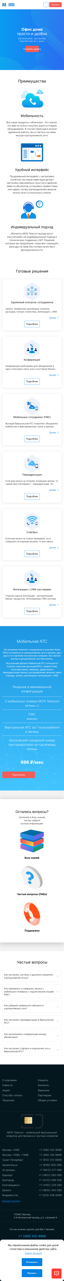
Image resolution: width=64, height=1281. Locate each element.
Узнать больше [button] (33, 1253)
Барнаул (7, 1175)
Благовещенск (11, 1185)
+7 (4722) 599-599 (50, 1180)
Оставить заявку (32, 49)
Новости (7, 1085)
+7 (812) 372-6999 (50, 1159)
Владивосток (10, 1195)
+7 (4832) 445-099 (50, 1190)
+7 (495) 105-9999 (50, 1149)
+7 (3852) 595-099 (50, 1175)
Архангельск (10, 1165)
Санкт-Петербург (12, 1159)
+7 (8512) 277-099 (50, 1169)
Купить (55, 4)
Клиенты (43, 1080)
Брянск (6, 1190)
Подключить (18, 774)
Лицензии (8, 1100)
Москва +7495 (11, 1149)
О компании (9, 1080)
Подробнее (32, 324)
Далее (52, 317)
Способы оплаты (12, 1095)
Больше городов (11, 1201)
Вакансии (43, 1090)
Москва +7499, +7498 (15, 1154)
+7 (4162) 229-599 (50, 1185)
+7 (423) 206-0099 (50, 1195)
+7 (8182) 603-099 (50, 1165)
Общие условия (47, 1100)
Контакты (43, 1085)
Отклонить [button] (32, 1262)
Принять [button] (32, 1273)
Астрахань (8, 1169)
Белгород (8, 1180)
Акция (6, 1090)
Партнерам (44, 1095)
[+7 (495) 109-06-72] (45, 4)
